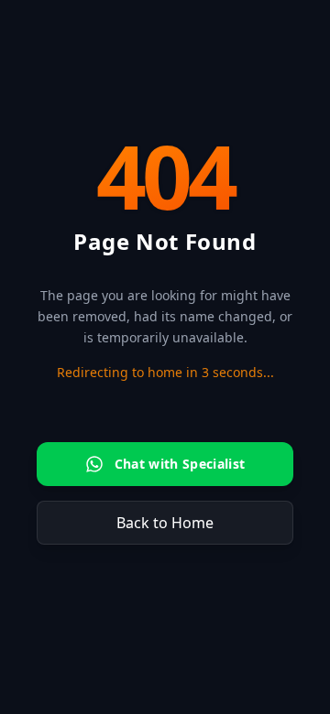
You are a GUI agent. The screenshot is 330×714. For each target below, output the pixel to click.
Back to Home (165, 523)
